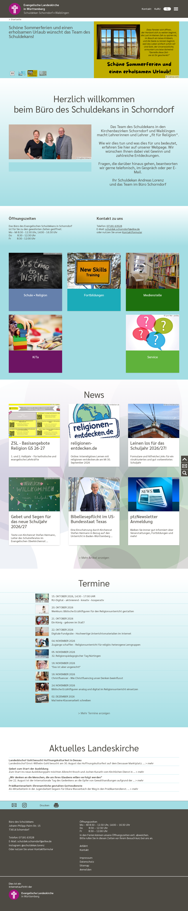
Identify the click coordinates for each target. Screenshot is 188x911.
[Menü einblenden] (176, 9)
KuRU (157, 8)
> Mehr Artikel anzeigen (94, 557)
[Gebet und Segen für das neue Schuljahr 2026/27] (34, 494)
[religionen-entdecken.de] (94, 421)
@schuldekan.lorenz (33, 845)
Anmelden (85, 869)
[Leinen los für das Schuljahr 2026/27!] (153, 421)
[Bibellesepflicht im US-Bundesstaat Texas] (94, 494)
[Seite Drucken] (56, 805)
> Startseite (15, 19)
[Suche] (184, 473)
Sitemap (84, 865)
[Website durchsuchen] (167, 9)
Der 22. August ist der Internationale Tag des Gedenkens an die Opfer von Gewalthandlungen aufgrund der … (76, 778)
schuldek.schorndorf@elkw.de (122, 229)
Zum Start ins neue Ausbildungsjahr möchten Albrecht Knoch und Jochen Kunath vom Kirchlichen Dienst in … (76, 770)
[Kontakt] (184, 466)
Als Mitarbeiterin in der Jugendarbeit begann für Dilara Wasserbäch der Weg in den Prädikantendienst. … (73, 787)
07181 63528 (114, 226)
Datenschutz (87, 861)
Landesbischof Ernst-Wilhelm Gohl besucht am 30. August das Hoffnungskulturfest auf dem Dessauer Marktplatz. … (81, 761)
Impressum (86, 857)
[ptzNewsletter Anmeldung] (153, 494)
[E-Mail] (14, 805)
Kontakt (146, 8)
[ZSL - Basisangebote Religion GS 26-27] (34, 421)
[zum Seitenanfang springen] (184, 459)
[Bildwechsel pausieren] (12, 73)
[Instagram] (24, 805)
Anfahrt (84, 845)
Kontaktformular (132, 232)
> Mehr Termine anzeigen (94, 713)
